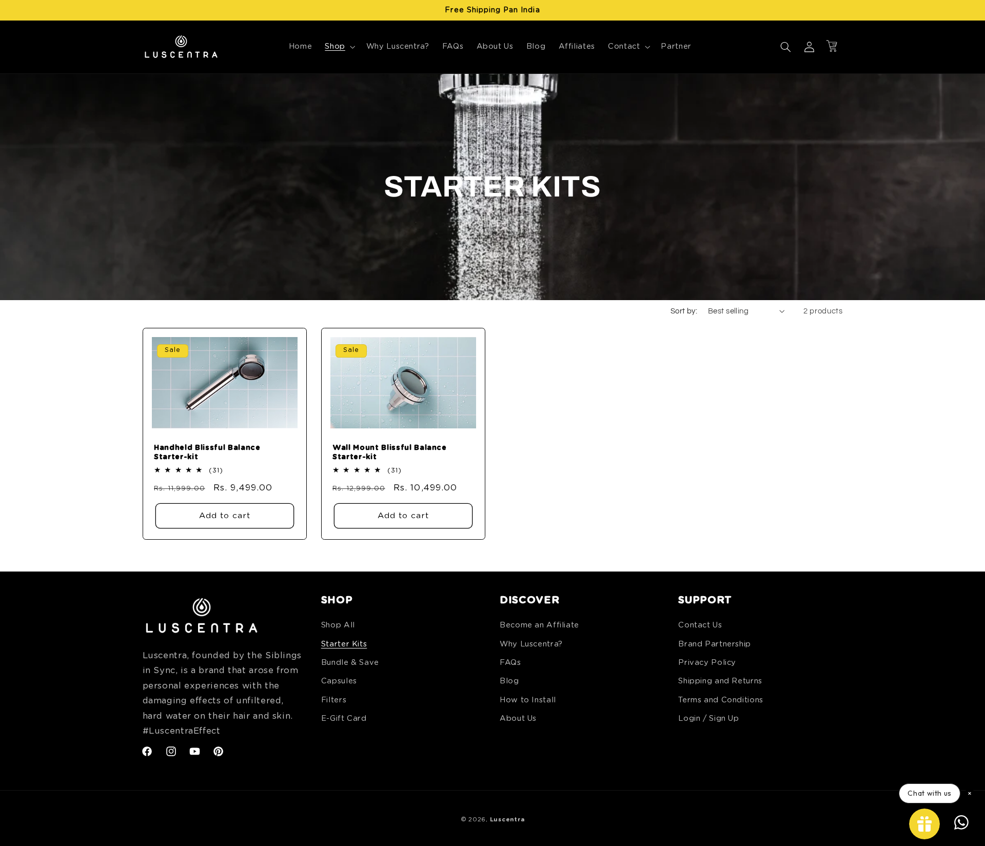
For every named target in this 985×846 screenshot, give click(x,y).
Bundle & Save (350, 662)
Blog (509, 681)
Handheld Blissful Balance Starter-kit (207, 452)
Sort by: (684, 311)
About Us (518, 718)
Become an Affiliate (539, 625)
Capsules (339, 681)
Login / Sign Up (708, 718)
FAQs (510, 662)
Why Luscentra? (531, 644)
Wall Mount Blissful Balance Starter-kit (389, 452)
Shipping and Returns (720, 681)
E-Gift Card (344, 718)
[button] (339, 46)
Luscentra (507, 819)
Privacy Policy (707, 662)
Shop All (338, 625)
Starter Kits (344, 644)
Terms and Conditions (720, 700)
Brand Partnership (714, 644)
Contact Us (700, 625)
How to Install (528, 700)
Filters (333, 700)
